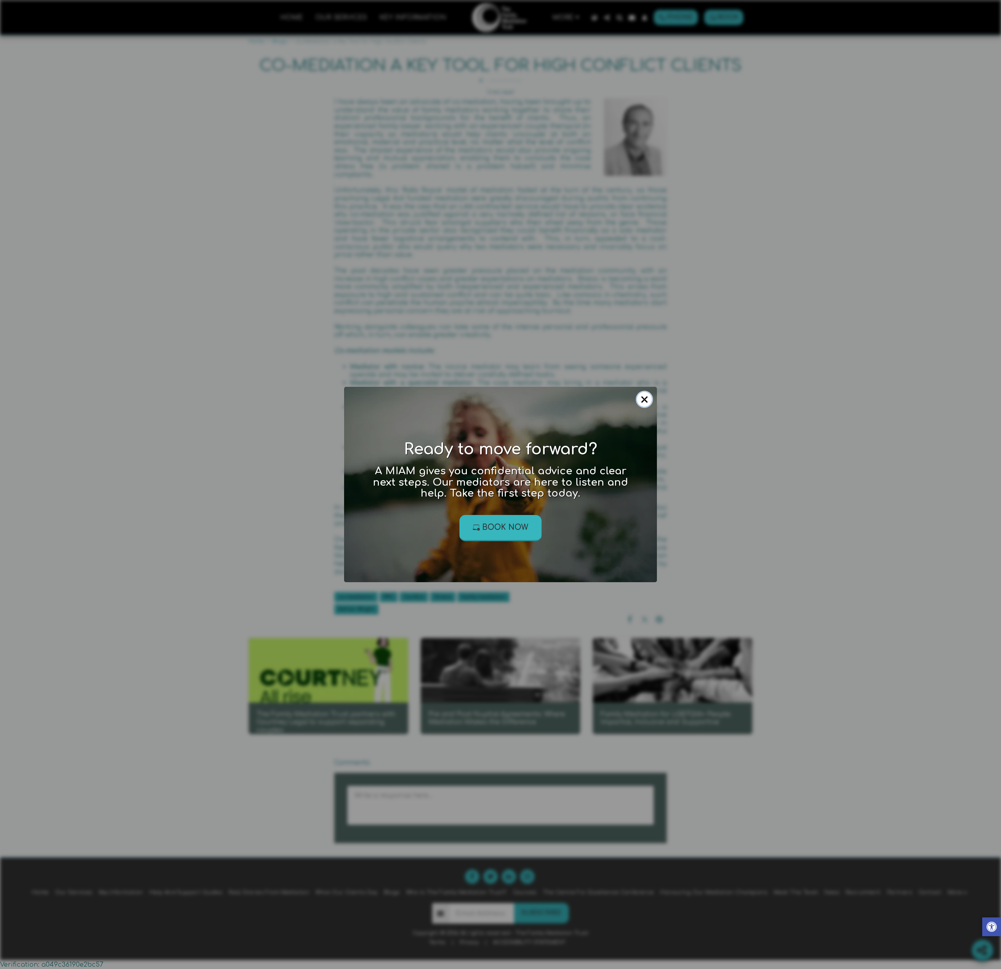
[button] (991, 928)
